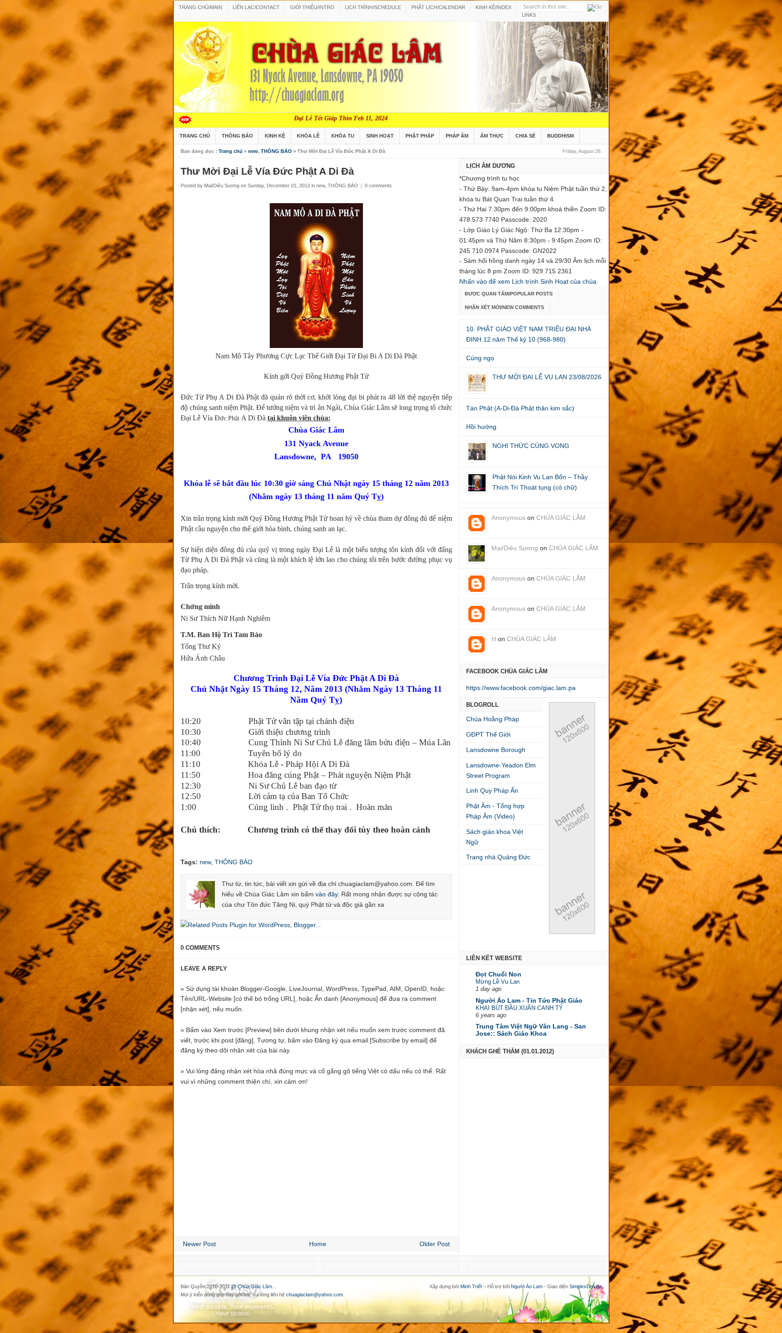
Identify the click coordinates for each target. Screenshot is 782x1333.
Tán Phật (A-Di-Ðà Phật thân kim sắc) (520, 408)
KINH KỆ (275, 135)
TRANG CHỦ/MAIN (200, 7)
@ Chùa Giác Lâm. (253, 1286)
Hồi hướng (481, 426)
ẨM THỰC (492, 135)
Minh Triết (471, 1286)
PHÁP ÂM (457, 135)
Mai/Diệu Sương (514, 548)
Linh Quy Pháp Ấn (492, 790)
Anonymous (508, 517)
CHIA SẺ (525, 135)
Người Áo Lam (527, 1286)
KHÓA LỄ (308, 135)
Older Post (435, 1243)
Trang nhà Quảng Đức (498, 857)
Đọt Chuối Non (498, 974)
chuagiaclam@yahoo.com (314, 1294)
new (253, 151)
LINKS (529, 15)
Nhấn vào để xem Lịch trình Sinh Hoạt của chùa (527, 281)
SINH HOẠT (380, 135)
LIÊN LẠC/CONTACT (256, 7)
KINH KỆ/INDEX (493, 7)
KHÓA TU (342, 135)
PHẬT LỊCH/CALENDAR (438, 7)
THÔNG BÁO (237, 135)
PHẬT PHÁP (419, 135)
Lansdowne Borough (495, 749)
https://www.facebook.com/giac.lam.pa (521, 687)
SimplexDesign (585, 1286)
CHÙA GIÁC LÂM (561, 517)
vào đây (326, 894)
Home (317, 1243)
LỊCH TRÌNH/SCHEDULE (373, 7)
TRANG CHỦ (195, 135)
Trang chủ (231, 151)
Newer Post (199, 1243)
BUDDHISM (560, 135)
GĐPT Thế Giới (488, 734)
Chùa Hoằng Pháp (492, 719)
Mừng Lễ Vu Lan (498, 981)
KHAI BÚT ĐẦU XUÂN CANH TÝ (519, 1008)
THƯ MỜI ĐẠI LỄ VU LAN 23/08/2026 (546, 377)
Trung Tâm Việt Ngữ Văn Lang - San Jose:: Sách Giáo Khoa (531, 1030)
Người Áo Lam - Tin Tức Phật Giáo (529, 1000)
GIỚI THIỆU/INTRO (312, 7)
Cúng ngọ (480, 358)
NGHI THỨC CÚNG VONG (530, 445)
